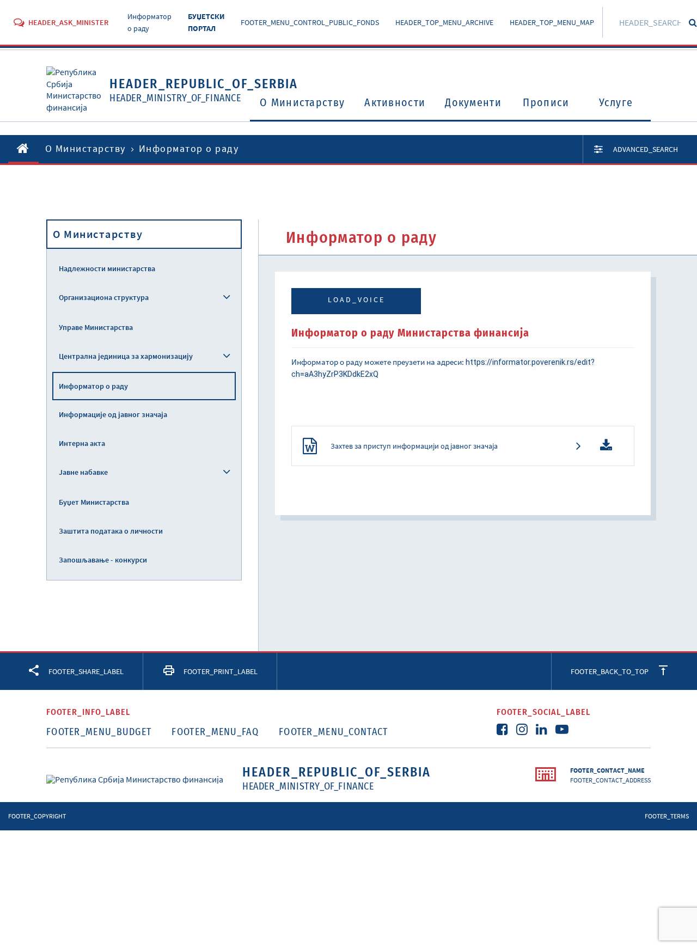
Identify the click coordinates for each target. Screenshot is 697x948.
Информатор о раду (93, 386)
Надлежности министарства (107, 268)
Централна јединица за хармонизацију (126, 356)
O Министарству (302, 102)
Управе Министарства (96, 327)
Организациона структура (104, 297)
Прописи (546, 102)
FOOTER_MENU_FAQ (215, 732)
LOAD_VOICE (356, 299)
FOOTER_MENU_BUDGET (98, 732)
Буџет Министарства (94, 502)
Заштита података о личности (111, 531)
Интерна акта (82, 443)
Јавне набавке (83, 472)
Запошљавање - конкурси (103, 560)
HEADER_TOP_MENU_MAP (552, 22)
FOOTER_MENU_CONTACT (333, 732)
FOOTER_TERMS (667, 816)
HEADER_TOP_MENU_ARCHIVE (444, 22)
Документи (473, 102)
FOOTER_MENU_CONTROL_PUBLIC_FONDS (310, 22)
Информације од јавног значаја (113, 414)
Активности (394, 102)
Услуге (616, 102)
